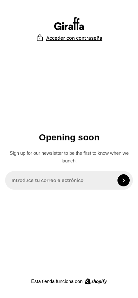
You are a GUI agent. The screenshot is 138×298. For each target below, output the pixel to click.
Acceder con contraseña (74, 38)
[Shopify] (96, 281)
